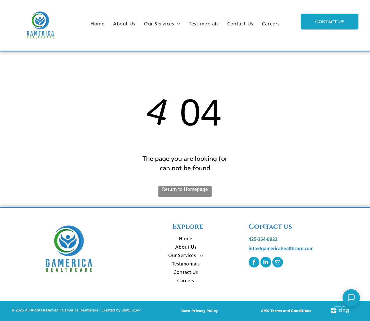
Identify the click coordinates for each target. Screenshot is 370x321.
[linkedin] (265, 263)
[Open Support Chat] (351, 298)
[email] (277, 263)
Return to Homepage (185, 189)
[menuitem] (97, 24)
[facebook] (254, 263)
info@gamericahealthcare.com (281, 248)
